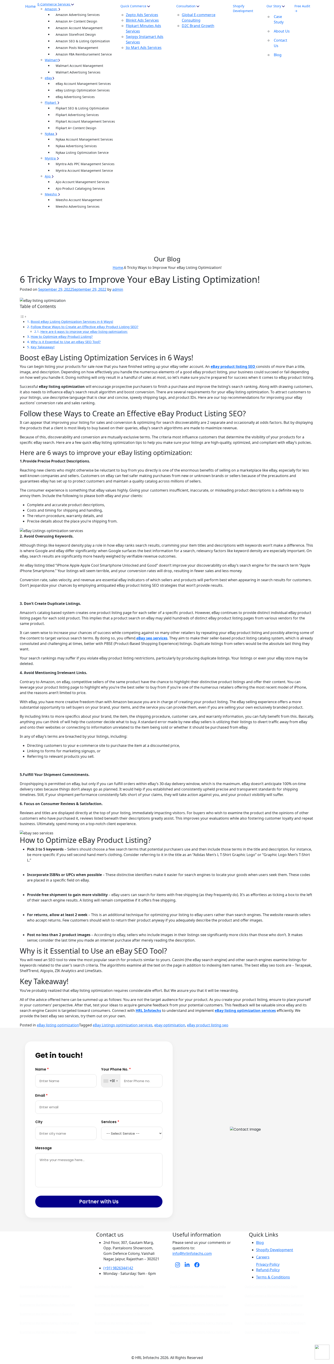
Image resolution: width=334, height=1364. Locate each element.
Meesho (51, 194)
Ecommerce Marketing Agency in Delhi (119, 1286)
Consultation (186, 6)
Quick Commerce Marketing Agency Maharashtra (201, 1323)
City (38, 1121)
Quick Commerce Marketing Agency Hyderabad (200, 1332)
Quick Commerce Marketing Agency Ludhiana (273, 1305)
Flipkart (50, 102)
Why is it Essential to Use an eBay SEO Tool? (66, 341)
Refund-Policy (268, 1269)
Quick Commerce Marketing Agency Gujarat (197, 1314)
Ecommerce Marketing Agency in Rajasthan (47, 1305)
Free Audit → (302, 8)
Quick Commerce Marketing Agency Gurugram (274, 1296)
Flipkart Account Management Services (85, 121)
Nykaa (49, 133)
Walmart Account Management (79, 65)
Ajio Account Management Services (82, 182)
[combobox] (110, 1081)
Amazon (51, 9)
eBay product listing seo (207, 1025)
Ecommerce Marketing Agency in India (46, 1286)
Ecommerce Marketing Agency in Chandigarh (123, 1323)
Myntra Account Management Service (84, 170)
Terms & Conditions (273, 1277)
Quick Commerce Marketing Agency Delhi (271, 1286)
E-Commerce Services (53, 4)
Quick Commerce (133, 6)
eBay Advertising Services (75, 97)
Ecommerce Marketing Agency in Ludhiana (122, 1305)
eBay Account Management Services (83, 83)
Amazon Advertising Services (78, 15)
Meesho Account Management (79, 200)
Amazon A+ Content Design (76, 21)
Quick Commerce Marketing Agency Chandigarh (275, 1323)
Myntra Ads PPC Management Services (85, 164)
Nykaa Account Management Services (84, 139)
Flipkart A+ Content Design (76, 128)
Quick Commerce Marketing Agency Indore (272, 1332)
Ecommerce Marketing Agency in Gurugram (122, 1296)
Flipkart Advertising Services (77, 115)
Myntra (50, 158)
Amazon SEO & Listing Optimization (83, 41)
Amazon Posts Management (77, 47)
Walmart (51, 60)
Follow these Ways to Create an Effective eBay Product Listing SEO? (84, 326)
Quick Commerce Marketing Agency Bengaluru (274, 1314)
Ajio (47, 176)
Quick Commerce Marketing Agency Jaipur (196, 1296)
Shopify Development (243, 8)
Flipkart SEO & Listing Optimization (82, 108)
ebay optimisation (169, 1025)
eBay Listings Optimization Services (83, 90)
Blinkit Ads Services (142, 20)
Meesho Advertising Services (78, 206)
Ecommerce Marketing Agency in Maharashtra (49, 1323)
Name (42, 1069)
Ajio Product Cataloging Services (80, 188)
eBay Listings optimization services (122, 1025)
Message (43, 1148)
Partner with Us (99, 1201)
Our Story (274, 6)
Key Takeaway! (43, 347)
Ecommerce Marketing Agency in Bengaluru (122, 1314)
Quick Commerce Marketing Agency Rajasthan (199, 1305)
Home (30, 6)
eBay (48, 78)
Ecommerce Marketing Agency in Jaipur (45, 1296)
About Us (282, 31)
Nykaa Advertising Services (76, 146)
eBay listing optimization (58, 1025)
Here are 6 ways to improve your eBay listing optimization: (84, 331)
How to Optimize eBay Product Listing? (62, 336)
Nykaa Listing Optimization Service (82, 152)
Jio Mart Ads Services (144, 47)
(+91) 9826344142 (118, 1268)
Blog (278, 54)
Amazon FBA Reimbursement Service (84, 54)
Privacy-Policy (267, 1264)
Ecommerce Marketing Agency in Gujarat (46, 1314)
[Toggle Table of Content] (23, 316)
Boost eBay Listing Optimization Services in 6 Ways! (72, 321)
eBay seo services (151, 638)
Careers (262, 1257)
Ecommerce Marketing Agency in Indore (120, 1332)
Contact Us (280, 43)
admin (117, 289)
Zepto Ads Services (142, 14)
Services (110, 1121)
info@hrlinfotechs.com (192, 1253)
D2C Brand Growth (198, 25)
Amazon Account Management (79, 28)
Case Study (279, 19)
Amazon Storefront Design (76, 34)
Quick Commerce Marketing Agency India (198, 1286)
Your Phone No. (116, 1069)
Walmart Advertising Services (78, 72)
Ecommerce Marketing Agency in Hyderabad (48, 1332)
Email (41, 1095)
